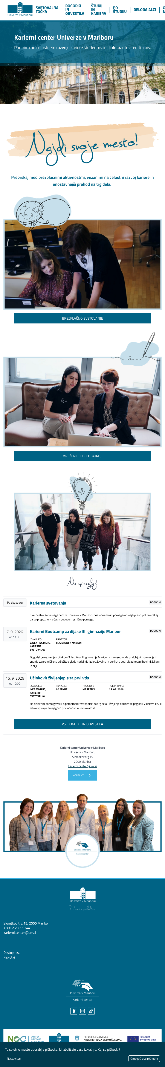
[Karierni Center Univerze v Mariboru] (16, 8)
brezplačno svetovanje (82, 318)
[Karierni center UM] (82, 990)
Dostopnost (11, 952)
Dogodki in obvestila (74, 9)
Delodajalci (145, 9)
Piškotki (9, 957)
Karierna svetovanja (48, 603)
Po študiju (120, 9)
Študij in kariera (98, 9)
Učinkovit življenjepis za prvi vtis (59, 677)
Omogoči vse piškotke (144, 1058)
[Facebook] (73, 1011)
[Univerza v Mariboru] (82, 899)
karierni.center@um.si (19, 932)
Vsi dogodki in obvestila (82, 724)
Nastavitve (14, 1058)
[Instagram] (82, 1011)
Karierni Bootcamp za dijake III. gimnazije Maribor (75, 631)
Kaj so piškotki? (109, 1049)
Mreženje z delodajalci (82, 456)
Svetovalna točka (47, 9)
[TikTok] (91, 1011)
